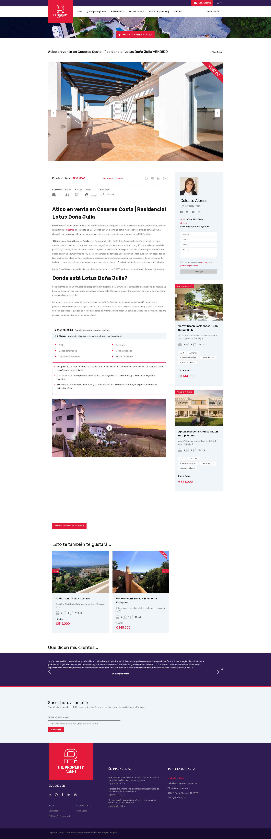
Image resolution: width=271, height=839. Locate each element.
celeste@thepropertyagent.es (194, 226)
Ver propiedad (199, 313)
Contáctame (204, 3)
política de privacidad (189, 266)
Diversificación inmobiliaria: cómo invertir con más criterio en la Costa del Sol (132, 801)
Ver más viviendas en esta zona (69, 526)
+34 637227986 (176, 778)
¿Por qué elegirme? (96, 11)
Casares (70, 230)
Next (217, 113)
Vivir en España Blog (159, 11)
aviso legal (204, 262)
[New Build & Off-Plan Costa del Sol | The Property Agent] (60, 11)
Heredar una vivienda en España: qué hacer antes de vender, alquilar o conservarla (133, 790)
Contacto (178, 11)
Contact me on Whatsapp (146, 178)
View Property (81, 584)
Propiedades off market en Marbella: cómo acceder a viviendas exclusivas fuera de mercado (133, 778)
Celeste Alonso (181, 788)
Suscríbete (56, 729)
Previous (53, 113)
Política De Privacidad (59, 816)
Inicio (79, 11)
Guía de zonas (117, 11)
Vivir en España (83, 805)
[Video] (109, 428)
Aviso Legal (81, 811)
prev (56, 571)
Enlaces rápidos (136, 11)
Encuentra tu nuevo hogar (137, 34)
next (165, 571)
